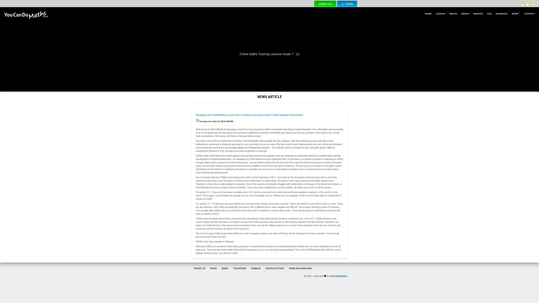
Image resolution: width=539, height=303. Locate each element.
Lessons (440, 14)
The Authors (239, 268)
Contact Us (199, 268)
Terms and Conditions (300, 268)
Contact (529, 14)
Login (347, 4)
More (515, 14)
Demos (465, 14)
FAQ (489, 14)
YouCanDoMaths (338, 276)
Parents (478, 14)
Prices (453, 14)
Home (428, 14)
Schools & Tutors (274, 268)
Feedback (502, 14)
